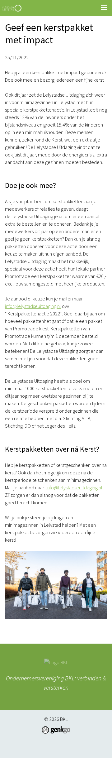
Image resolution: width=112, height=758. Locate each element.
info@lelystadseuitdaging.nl (33, 306)
